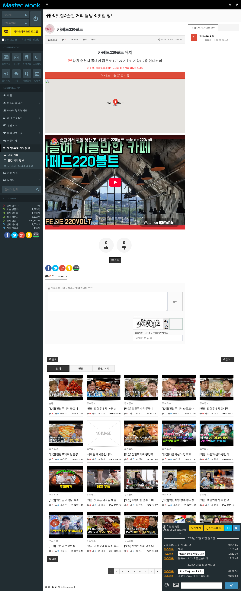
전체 (58, 368)
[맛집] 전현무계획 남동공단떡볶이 (68, 454)
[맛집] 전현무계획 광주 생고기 (104, 546)
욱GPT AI (196, 528)
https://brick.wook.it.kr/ (191, 553)
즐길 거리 (103, 368)
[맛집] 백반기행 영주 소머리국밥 (143, 500)
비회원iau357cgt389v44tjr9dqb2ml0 (170, 544)
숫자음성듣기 (166, 321)
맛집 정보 (106, 15)
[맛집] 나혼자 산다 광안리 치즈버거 (220, 454)
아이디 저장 (10, 39)
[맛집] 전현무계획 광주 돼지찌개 (143, 546)
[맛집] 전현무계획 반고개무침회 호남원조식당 (75, 408)
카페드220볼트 (206, 36)
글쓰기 (228, 359)
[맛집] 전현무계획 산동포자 (178, 408)
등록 (175, 301)
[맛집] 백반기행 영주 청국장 (178, 500)
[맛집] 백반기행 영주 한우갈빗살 (218, 500)
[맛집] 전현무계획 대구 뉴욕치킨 (105, 408)
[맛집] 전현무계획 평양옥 (138, 454)
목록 (116, 260)
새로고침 (166, 327)
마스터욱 (169, 549)
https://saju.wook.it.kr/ (191, 571)
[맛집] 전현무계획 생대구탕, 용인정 (220, 408)
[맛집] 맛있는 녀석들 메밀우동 (104, 500)
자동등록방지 (139, 316)
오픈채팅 (215, 528)
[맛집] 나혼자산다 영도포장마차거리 (183, 454)
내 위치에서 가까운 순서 (203, 27)
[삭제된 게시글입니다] (99, 454)
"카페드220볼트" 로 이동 (115, 75)
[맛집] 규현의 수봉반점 (62, 546)
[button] (47, 4)
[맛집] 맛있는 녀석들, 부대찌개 (67, 500)
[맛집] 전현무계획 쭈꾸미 (138, 408)
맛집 (81, 368)
